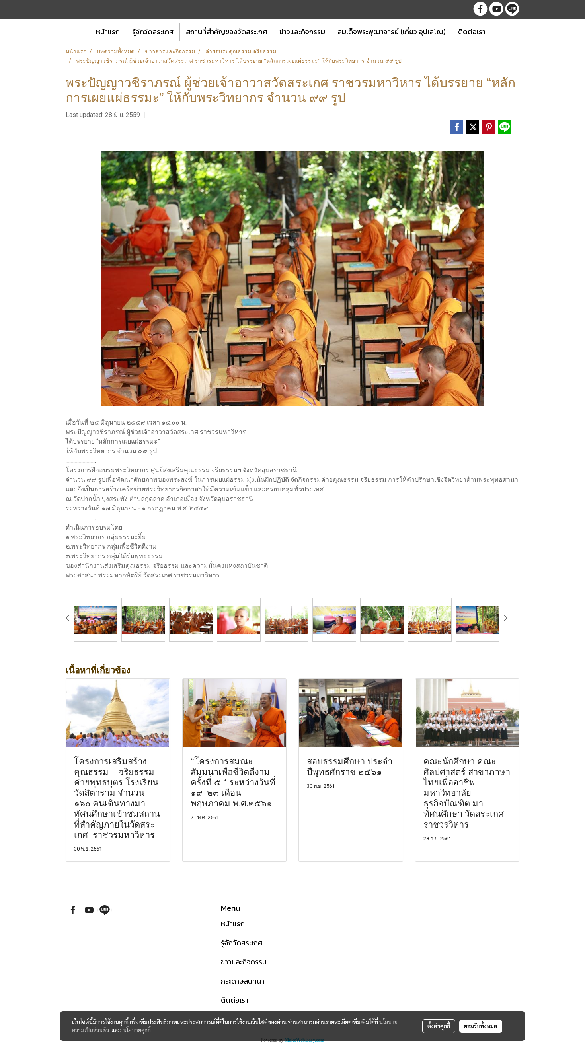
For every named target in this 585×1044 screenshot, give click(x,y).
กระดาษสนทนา (242, 981)
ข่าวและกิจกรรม (302, 31)
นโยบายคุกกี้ (137, 1030)
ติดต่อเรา (472, 31)
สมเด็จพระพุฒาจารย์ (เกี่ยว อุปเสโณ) (391, 31)
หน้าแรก (108, 31)
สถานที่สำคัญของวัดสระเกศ (226, 31)
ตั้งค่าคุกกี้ (438, 1026)
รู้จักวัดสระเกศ (153, 31)
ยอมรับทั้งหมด (480, 1026)
